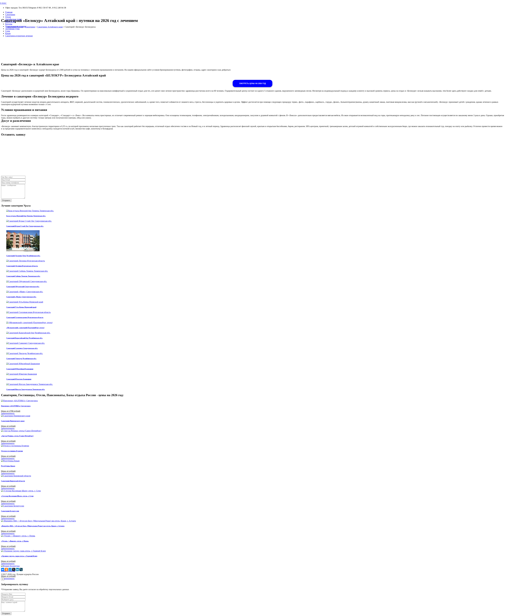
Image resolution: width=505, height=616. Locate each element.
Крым (8, 33)
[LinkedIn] (17, 569)
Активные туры (12, 29)
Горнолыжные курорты (15, 26)
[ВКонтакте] (2, 569)
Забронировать (7, 413)
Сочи (7, 31)
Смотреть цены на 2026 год (252, 83)
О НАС (3, 3)
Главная (8, 12)
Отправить (6, 200)
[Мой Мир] (10, 569)
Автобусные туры (13, 19)
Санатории (10, 14)
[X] (13, 569)
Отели (8, 17)
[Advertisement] (80, 157)
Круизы (8, 24)
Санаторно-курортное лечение (19, 36)
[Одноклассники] (6, 569)
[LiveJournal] (21, 569)
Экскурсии (10, 21)
